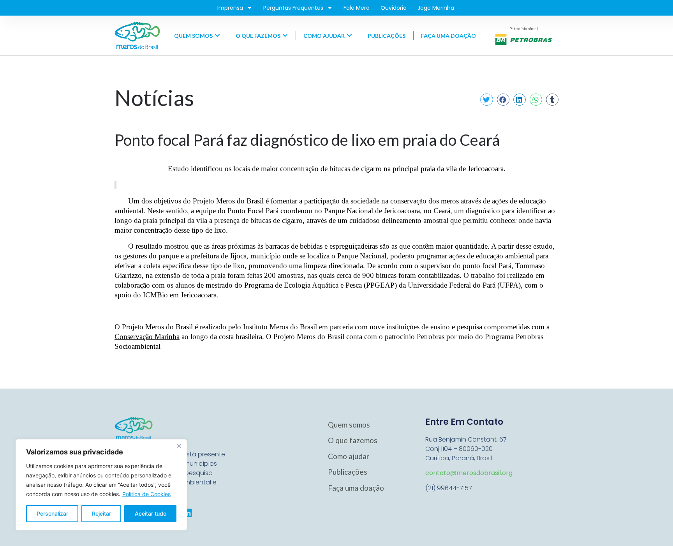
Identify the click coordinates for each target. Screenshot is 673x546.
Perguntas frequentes (293, 8)
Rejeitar (101, 513)
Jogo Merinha (436, 8)
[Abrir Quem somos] (217, 36)
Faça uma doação (356, 487)
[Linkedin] (187, 513)
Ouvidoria (394, 8)
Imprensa (230, 8)
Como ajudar (348, 456)
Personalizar (52, 513)
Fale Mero (357, 8)
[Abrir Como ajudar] (349, 36)
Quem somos (349, 424)
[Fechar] (178, 446)
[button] (486, 100)
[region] (101, 484)
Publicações (347, 471)
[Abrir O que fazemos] (285, 36)
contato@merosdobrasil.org (469, 472)
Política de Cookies (146, 494)
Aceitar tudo (150, 513)
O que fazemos (352, 440)
